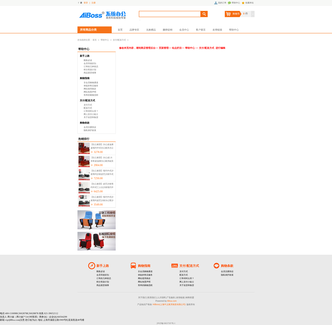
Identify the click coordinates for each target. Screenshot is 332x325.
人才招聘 (161, 297)
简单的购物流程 (91, 95)
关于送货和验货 (91, 117)
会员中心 (184, 29)
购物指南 (85, 78)
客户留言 (201, 29)
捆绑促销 (167, 29)
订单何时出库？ (91, 111)
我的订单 (222, 3)
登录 (86, 3)
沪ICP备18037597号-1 (166, 323)
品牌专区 (134, 29)
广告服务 (171, 297)
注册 (93, 3)
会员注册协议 (90, 127)
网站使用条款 (90, 89)
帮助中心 (236, 3)
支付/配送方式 (119, 40)
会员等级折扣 (90, 63)
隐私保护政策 (90, 130)
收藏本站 (249, 3)
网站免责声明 (90, 92)
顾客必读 (88, 60)
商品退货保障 (90, 73)
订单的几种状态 (91, 66)
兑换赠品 (151, 29)
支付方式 (88, 105)
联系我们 (152, 297)
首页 (120, 29)
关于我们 (142, 297)
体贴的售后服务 (91, 85)
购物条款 (85, 122)
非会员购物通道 (91, 82)
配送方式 (88, 108)
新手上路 (85, 55)
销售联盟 (190, 297)
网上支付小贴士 (91, 114)
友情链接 (217, 29)
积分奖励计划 (90, 69)
